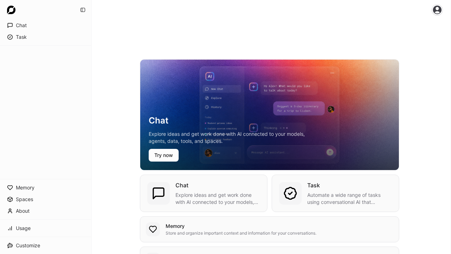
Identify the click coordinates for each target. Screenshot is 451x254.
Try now (163, 155)
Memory (175, 226)
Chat (182, 185)
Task (313, 185)
